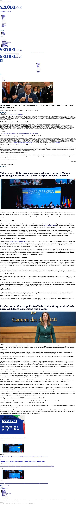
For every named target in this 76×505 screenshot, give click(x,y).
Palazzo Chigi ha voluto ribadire (18, 241)
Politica (3, 15)
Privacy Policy (5, 46)
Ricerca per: (2, 54)
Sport (3, 24)
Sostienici (4, 41)
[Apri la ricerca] (0, 74)
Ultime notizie (5, 43)
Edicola (1, 1)
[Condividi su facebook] (1, 113)
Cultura (3, 21)
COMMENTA (73, 161)
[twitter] (2, 0)
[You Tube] (1, 0)
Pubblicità (4, 44)
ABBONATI (5, 1)
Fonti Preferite (20, 114)
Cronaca (4, 16)
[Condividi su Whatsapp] (4, 113)
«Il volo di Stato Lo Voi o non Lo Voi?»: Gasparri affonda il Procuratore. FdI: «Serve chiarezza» (20, 133)
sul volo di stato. (57, 142)
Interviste (4, 25)
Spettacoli (4, 23)
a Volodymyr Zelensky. (50, 225)
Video (3, 18)
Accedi (9, 1)
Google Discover (13, 114)
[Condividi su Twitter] (5, 113)
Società (3, 19)
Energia (38, 71)
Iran (3, 32)
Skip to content (3, 52)
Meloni (3, 33)
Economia (4, 20)
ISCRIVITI (2, 439)
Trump (3, 34)
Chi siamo (4, 38)
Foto (3, 26)
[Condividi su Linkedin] (2, 113)
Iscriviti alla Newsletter (6, 42)
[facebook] (0, 0)
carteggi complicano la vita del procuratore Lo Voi (22, 142)
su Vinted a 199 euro (19, 346)
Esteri (3, 17)
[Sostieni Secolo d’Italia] (12, 433)
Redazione (4, 40)
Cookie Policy (5, 45)
